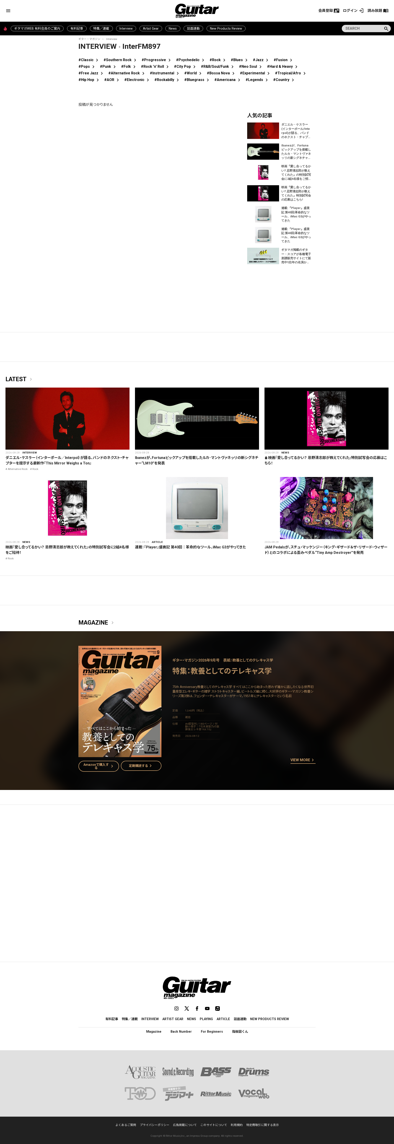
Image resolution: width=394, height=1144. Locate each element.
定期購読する (141, 766)
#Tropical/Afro (291, 73)
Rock (35, 469)
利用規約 (237, 1125)
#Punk (108, 66)
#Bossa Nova (221, 73)
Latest (19, 379)
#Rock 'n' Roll (155, 66)
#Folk (129, 66)
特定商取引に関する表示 (262, 1125)
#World (193, 73)
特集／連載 (101, 28)
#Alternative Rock (127, 73)
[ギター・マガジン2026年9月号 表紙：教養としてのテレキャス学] (119, 754)
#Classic (89, 60)
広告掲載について (185, 1125)
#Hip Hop (89, 80)
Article (157, 542)
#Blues (240, 60)
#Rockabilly (167, 80)
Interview (126, 28)
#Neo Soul (251, 66)
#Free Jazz (91, 73)
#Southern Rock (121, 60)
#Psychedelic (191, 60)
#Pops (87, 66)
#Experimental (255, 73)
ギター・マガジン (89, 39)
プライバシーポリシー (154, 1125)
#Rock (218, 60)
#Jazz (261, 60)
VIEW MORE (303, 760)
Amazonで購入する (99, 766)
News (173, 28)
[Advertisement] (197, 851)
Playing (206, 1019)
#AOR (112, 80)
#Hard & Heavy (283, 66)
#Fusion (284, 60)
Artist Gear (151, 28)
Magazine (96, 623)
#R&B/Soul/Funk (218, 66)
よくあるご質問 (125, 1125)
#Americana (228, 80)
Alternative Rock (18, 469)
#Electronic (137, 80)
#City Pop (185, 66)
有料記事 (76, 28)
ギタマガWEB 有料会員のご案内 (37, 28)
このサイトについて (213, 1125)
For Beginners (212, 1031)
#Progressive (157, 60)
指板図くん (240, 1031)
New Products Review (226, 28)
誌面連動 (193, 28)
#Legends (258, 80)
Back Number (181, 1031)
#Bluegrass (197, 80)
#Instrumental (165, 73)
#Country (284, 80)
